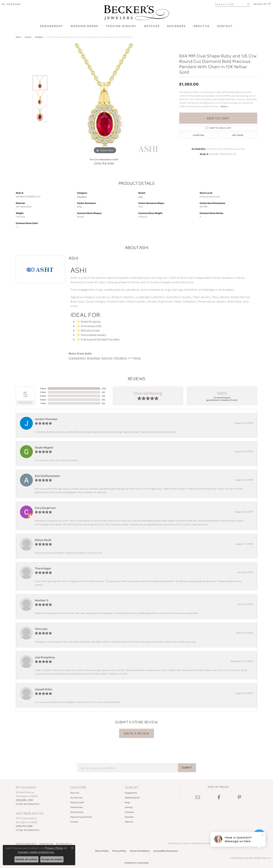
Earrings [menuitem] (129, 807)
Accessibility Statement (165, 850)
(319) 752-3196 (104, 163)
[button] (11, 4)
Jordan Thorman (46, 419)
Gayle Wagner (44, 447)
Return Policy (102, 850)
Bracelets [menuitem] (129, 816)
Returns (238, 135)
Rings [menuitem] (127, 802)
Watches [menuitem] (129, 821)
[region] (105, 99)
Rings (137, 358)
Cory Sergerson (45, 508)
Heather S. (42, 600)
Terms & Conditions (140, 850)
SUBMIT (187, 767)
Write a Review (136, 733)
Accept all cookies (51, 859)
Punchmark (143, 863)
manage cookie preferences (36, 852)
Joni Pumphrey (45, 657)
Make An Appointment (81, 816)
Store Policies (76, 812)
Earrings (106, 358)
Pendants (39, 37)
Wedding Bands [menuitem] (132, 797)
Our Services (76, 797)
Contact (225, 26)
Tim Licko (41, 629)
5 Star (43, 388)
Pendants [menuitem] (129, 812)
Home (18, 37)
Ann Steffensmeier (47, 476)
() (104, 388)
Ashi (140, 196)
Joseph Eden (43, 689)
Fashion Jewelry (121, 26)
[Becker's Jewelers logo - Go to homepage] (136, 13)
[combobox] (231, 4)
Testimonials (76, 807)
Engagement (51, 26)
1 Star (43, 403)
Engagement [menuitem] (131, 792)
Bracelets (93, 358)
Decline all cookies (26, 859)
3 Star (43, 395)
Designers (176, 26)
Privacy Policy (119, 850)
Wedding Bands (85, 26)
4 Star (43, 392)
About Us (201, 26)
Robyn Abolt (43, 540)
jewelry (28, 37)
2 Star (43, 399)
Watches (152, 26)
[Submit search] (248, 4)
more (224, 106)
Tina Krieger (43, 568)
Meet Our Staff (77, 802)
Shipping (198, 135)
